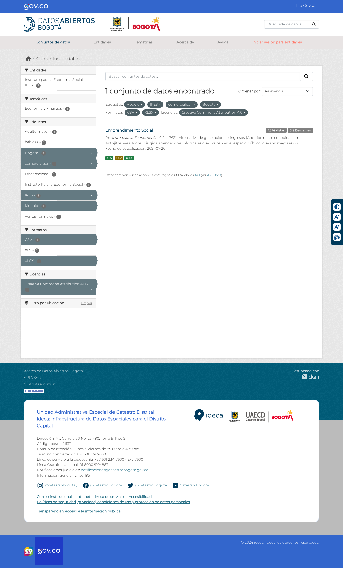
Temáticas (144, 42)
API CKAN (32, 377)
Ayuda (223, 42)
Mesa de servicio (109, 496)
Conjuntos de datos (53, 42)
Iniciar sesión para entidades (277, 42)
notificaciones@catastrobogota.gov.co (114, 470)
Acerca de (185, 42)
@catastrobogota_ (61, 485)
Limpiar (86, 303)
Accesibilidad (140, 496)
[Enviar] (314, 24)
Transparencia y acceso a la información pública (79, 511)
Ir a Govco (305, 5)
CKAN (305, 377)
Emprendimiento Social (129, 130)
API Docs (214, 175)
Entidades (102, 42)
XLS (109, 158)
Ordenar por (249, 91)
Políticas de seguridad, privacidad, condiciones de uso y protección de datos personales (113, 502)
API (197, 175)
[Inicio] (28, 58)
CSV (119, 158)
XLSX (129, 158)
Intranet (83, 496)
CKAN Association (39, 384)
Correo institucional (54, 496)
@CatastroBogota (106, 485)
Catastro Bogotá (194, 485)
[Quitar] (142, 104)
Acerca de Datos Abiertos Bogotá (53, 371)
